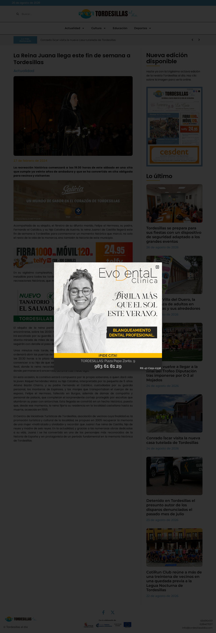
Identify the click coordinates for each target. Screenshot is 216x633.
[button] (157, 267)
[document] (108, 316)
